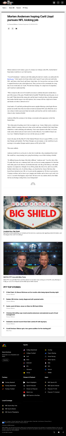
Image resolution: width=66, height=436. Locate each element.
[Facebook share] (8, 28)
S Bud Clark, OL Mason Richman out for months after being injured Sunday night (32, 292)
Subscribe (5, 360)
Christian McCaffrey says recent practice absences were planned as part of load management (32, 314)
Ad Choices (41, 421)
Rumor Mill (11, 8)
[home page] (8, 2)
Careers (9, 421)
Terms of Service (24, 422)
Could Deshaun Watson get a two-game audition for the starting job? (28, 328)
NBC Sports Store (28, 421)
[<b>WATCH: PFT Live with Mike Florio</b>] (33, 258)
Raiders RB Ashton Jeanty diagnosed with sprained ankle (24, 299)
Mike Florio (9, 330)
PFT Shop (25, 8)
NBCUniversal (11, 425)
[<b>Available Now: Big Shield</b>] (33, 212)
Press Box (35, 421)
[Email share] (16, 28)
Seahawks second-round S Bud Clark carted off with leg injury (26, 322)
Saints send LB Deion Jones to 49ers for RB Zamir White (24, 306)
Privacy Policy (48, 421)
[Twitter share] (12, 28)
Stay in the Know (6, 352)
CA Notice (17, 422)
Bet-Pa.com (10, 79)
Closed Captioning (16, 421)
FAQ (22, 421)
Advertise (4, 421)
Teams (4, 8)
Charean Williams (13, 24)
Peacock (18, 8)
